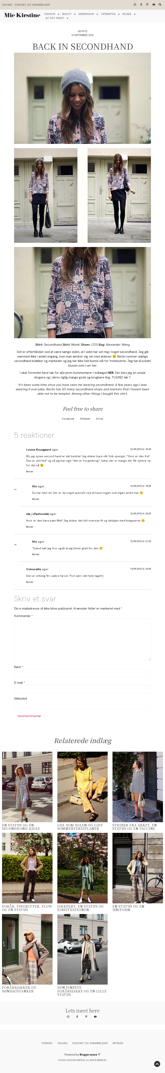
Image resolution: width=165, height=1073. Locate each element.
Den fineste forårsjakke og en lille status (82, 991)
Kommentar (23, 616)
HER (110, 373)
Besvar (29, 471)
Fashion (49, 14)
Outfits (82, 31)
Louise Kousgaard (38, 449)
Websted (20, 698)
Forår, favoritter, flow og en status (27, 908)
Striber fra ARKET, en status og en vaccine (134, 827)
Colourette (33, 569)
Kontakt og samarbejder (32, 5)
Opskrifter (108, 14)
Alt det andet (54, 18)
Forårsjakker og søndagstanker (19, 989)
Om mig (7, 5)
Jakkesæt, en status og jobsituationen (80, 908)
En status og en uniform (128, 908)
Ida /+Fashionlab (37, 514)
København (86, 14)
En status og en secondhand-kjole (21, 827)
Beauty (66, 14)
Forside (47, 1043)
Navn (18, 667)
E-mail (19, 682)
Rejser (127, 14)
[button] (68, 418)
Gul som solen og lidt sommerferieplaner (80, 827)
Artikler (117, 1043)
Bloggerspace (88, 1054)
